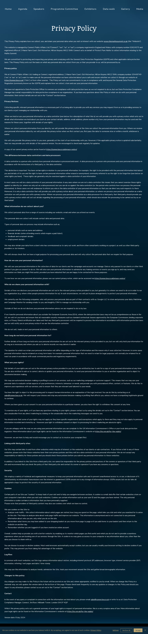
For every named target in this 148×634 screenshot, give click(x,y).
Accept (138, 630)
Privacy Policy (96, 630)
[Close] (145, 630)
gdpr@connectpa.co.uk (13, 395)
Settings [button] (116, 630)
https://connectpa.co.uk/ (14, 80)
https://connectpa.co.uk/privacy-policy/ (61, 149)
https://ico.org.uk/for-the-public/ (108, 431)
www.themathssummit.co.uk (116, 41)
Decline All (126, 630)
